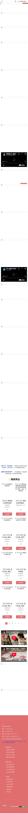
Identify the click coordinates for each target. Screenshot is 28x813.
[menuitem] (6, 623)
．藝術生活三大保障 (10, 754)
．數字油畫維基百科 (10, 769)
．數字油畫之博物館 (10, 772)
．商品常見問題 (9, 784)
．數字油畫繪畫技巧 (10, 767)
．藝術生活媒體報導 (10, 757)
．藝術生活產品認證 (10, 752)
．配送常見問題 (9, 786)
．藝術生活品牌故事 (10, 749)
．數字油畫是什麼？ (10, 764)
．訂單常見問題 (9, 781)
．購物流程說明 (9, 779)
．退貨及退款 (9, 789)
